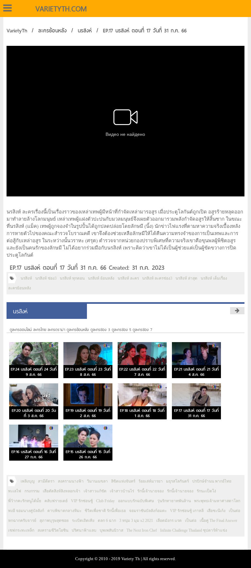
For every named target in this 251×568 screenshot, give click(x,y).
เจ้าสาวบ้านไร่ (122, 491)
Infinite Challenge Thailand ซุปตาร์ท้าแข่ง (193, 530)
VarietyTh (17, 30)
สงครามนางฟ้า (71, 481)
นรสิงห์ (85, 30)
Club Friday (105, 501)
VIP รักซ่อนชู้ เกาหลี (187, 510)
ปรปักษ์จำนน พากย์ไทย (211, 481)
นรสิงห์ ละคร (128, 278)
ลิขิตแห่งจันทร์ (123, 481)
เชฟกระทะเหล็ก (21, 530)
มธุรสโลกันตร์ (177, 481)
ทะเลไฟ (14, 491)
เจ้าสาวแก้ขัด (95, 491)
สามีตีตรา (46, 481)
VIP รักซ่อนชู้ (82, 501)
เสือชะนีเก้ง (216, 510)
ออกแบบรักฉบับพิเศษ (136, 501)
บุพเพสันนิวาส (111, 530)
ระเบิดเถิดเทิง (83, 520)
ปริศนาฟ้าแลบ (84, 530)
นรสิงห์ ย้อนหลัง (101, 278)
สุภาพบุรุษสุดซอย (54, 520)
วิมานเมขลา (97, 481)
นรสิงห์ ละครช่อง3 (157, 278)
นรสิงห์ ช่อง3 (46, 278)
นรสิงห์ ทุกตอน (72, 278)
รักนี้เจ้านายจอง (150, 491)
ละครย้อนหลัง (52, 30)
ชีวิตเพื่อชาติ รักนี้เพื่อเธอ (105, 510)
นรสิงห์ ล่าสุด (186, 278)
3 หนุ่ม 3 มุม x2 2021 (136, 520)
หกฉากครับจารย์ (22, 520)
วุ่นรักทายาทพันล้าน (174, 501)
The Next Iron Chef (141, 530)
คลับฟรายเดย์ (56, 501)
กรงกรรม (32, 491)
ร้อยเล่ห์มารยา (151, 481)
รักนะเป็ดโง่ (206, 491)
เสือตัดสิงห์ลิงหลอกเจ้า (61, 491)
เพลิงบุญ (28, 481)
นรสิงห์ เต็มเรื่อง (214, 278)
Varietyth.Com (61, 9)
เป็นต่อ (234, 510)
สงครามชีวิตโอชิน (53, 530)
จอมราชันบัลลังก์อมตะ (148, 510)
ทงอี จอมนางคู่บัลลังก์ (26, 510)
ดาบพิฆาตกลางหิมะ (64, 510)
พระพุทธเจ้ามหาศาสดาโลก (217, 501)
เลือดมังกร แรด (169, 520)
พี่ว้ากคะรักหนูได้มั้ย (24, 501)
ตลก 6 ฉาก (107, 520)
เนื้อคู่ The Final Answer (218, 520)
